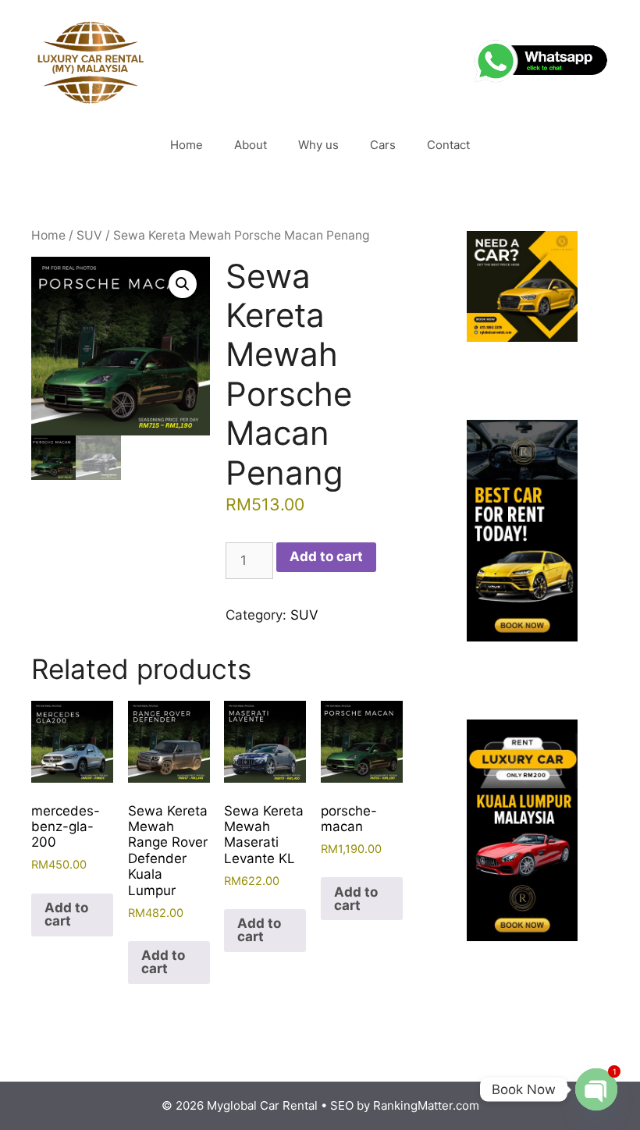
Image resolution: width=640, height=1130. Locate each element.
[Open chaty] (596, 1089)
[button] (183, 284)
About (250, 144)
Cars (383, 144)
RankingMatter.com (426, 1105)
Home (186, 144)
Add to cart (326, 556)
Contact (448, 144)
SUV (89, 235)
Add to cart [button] (66, 914)
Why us (318, 144)
